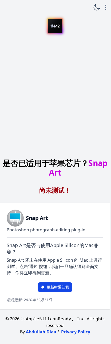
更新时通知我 (58, 287)
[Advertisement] (55, 96)
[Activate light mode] (96, 7)
